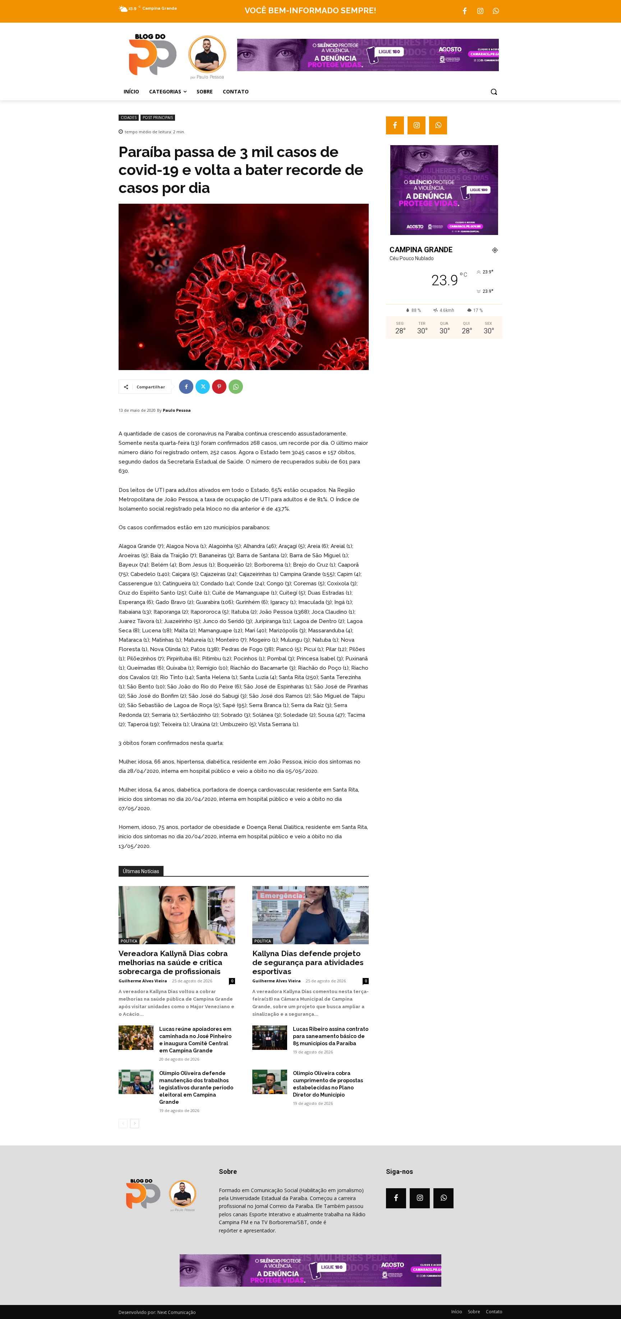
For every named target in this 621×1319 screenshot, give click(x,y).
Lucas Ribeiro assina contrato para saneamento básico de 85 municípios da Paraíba (330, 1036)
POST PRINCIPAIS (158, 117)
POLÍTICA (129, 941)
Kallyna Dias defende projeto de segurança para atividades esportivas (308, 962)
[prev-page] (123, 1123)
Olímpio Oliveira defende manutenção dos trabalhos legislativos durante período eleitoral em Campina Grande (196, 1087)
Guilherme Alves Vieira (143, 980)
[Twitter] (203, 386)
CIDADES (129, 117)
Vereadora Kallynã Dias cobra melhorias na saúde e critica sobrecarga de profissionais (173, 962)
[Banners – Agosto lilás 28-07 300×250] (444, 233)
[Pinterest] (219, 386)
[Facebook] (465, 11)
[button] (493, 91)
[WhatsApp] (495, 11)
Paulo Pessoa (177, 410)
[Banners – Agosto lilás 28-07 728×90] (368, 69)
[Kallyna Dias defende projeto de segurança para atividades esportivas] (310, 915)
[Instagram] (480, 11)
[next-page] (134, 1123)
